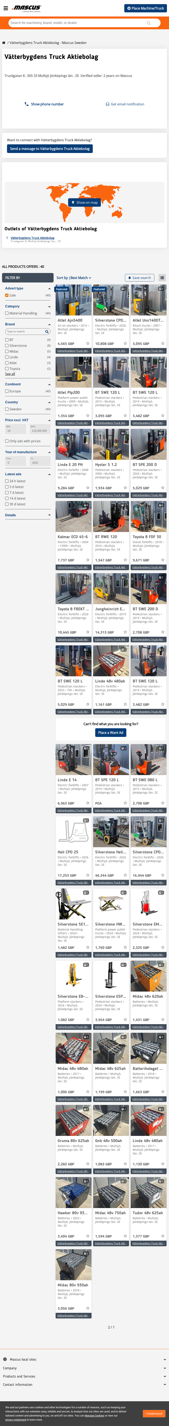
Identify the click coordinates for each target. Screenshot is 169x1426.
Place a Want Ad (110, 732)
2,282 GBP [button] (66, 1164)
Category (12, 306)
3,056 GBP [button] (66, 1309)
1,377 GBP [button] (141, 1236)
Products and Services (19, 1376)
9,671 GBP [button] (141, 560)
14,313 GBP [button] (104, 632)
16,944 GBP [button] (142, 876)
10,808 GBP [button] (104, 344)
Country (11, 402)
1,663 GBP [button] (141, 1092)
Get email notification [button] (127, 104)
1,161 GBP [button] (103, 705)
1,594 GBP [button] (103, 1236)
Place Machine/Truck (148, 8)
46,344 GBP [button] (104, 876)
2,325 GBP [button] (141, 948)
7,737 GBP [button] (66, 560)
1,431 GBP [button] (141, 1020)
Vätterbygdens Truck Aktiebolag (76, 351)
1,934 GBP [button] (103, 488)
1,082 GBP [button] (66, 1020)
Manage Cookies (94, 1415)
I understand (154, 1413)
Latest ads (13, 474)
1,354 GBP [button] (66, 416)
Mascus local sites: (23, 1359)
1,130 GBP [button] (141, 1164)
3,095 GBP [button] (141, 344)
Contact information (17, 1385)
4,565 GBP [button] (66, 344)
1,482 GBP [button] (66, 948)
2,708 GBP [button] (141, 632)
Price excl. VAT (16, 420)
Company (9, 1368)
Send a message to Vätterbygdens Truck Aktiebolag (50, 148)
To (32, 458)
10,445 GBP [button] (67, 632)
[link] (74, 300)
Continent (13, 384)
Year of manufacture (21, 452)
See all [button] (10, 374)
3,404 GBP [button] (66, 1236)
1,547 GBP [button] (103, 560)
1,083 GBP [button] (103, 1164)
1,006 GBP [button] (66, 1092)
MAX (33, 426)
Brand (10, 324)
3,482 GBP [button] (141, 416)
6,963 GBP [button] (66, 803)
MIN (8, 426)
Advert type (14, 288)
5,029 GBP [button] (141, 488)
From (8, 458)
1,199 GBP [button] (103, 1092)
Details (10, 515)
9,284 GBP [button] (66, 488)
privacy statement (15, 1419)
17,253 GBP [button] (67, 876)
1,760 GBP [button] (103, 948)
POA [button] (98, 803)
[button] (28, 277)
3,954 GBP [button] (103, 1020)
